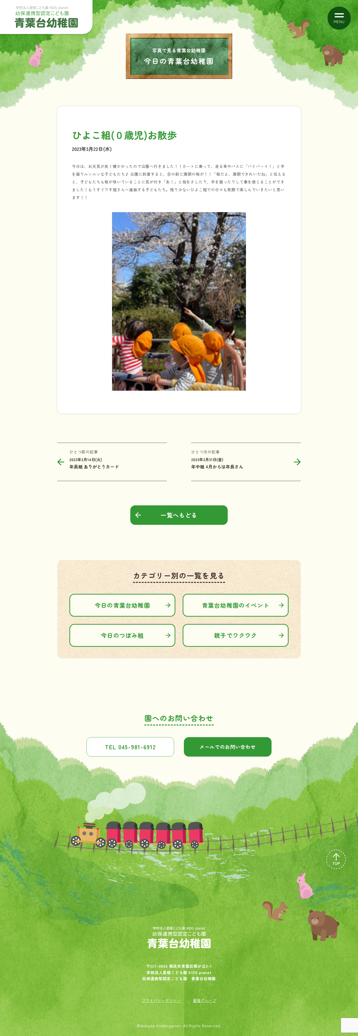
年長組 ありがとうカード (94, 466)
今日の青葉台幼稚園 (122, 605)
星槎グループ (204, 1000)
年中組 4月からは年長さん (217, 466)
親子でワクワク (235, 635)
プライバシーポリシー (161, 1000)
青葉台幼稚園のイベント (235, 605)
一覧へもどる (178, 515)
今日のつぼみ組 (122, 635)
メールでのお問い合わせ (227, 746)
